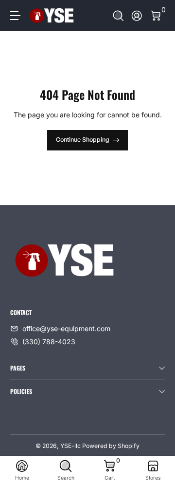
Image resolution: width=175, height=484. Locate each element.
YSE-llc (70, 445)
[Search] (118, 15)
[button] (118, 15)
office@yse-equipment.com (66, 328)
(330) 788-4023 (48, 341)
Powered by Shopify (111, 445)
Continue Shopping (82, 139)
